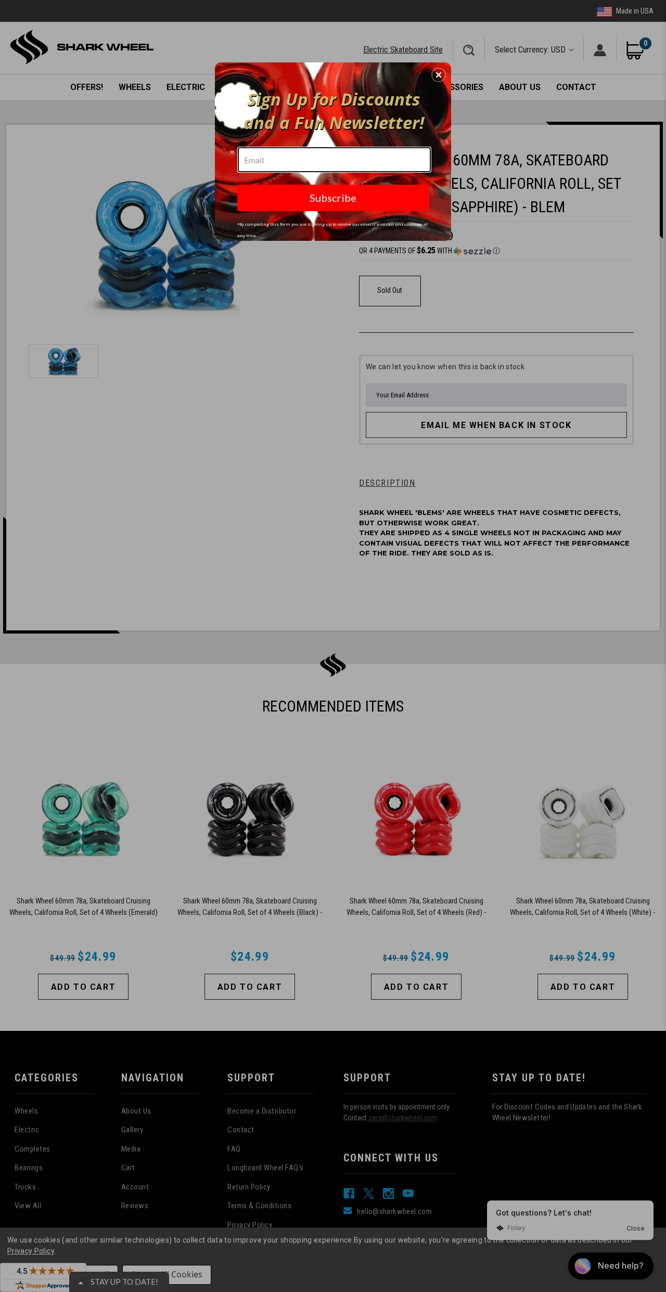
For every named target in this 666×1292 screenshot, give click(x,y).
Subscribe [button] (333, 197)
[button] (438, 75)
